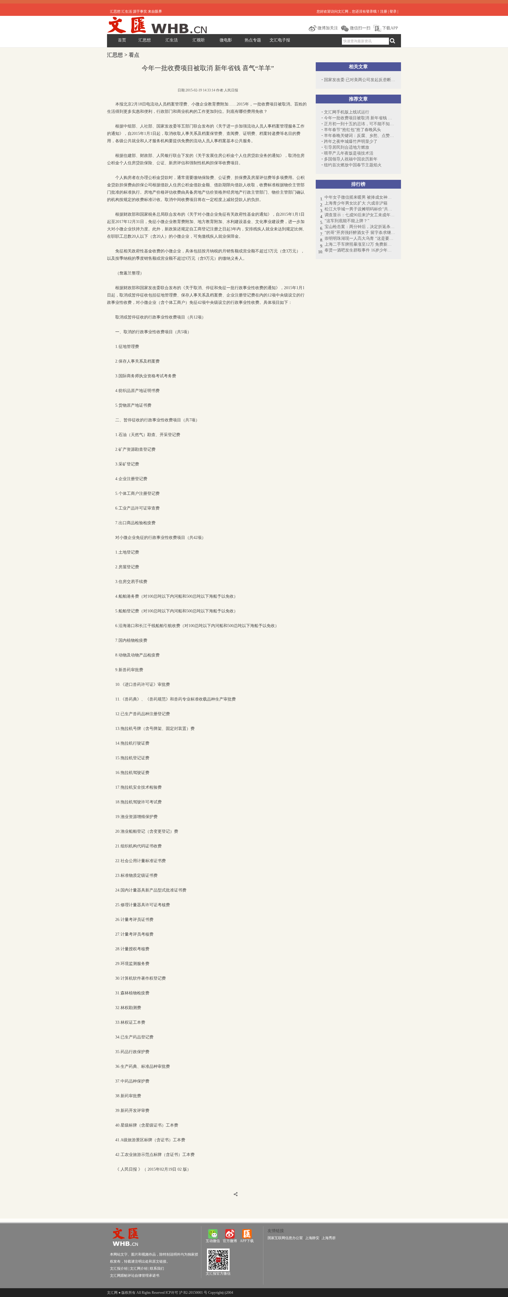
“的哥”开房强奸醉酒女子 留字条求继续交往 (360, 232)
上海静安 (312, 1238)
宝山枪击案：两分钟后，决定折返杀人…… (360, 226)
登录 (393, 11)
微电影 (226, 40)
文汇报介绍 (119, 1268)
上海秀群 (329, 1238)
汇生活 (172, 40)
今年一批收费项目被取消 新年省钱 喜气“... (359, 118)
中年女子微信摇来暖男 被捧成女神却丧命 (360, 197)
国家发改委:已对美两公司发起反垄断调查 (359, 80)
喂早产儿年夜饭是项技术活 (348, 153)
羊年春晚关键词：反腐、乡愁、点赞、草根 (359, 135)
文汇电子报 (280, 40)
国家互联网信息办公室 (285, 1238)
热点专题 (253, 40)
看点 (134, 55)
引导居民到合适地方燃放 (346, 147)
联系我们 (157, 1268)
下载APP (389, 28)
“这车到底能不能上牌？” (347, 221)
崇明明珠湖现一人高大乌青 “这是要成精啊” (360, 238)
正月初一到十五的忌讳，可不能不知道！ (359, 124)
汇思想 (144, 40)
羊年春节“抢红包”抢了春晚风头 (352, 130)
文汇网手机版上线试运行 (346, 112)
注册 (383, 11)
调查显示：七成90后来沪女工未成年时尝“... (360, 215)
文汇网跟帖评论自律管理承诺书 (134, 1275)
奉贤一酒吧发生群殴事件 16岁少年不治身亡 (360, 250)
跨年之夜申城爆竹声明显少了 (350, 141)
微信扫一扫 (359, 28)
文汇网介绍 (139, 1268)
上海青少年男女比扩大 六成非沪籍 (356, 203)
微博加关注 (327, 28)
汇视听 (199, 40)
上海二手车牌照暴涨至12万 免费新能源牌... (360, 244)
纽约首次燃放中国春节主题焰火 (353, 165)
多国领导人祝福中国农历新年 (350, 159)
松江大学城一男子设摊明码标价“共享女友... (360, 209)
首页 (122, 40)
